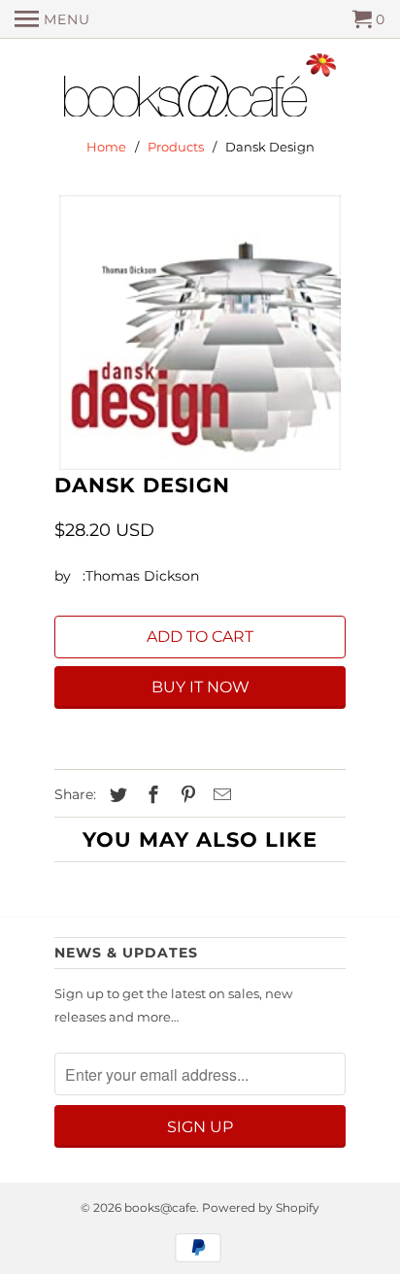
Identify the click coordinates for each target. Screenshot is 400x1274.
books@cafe (160, 1207)
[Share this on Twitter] (115, 795)
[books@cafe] (200, 89)
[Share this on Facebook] (150, 795)
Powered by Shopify (260, 1207)
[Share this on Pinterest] (185, 795)
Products (176, 146)
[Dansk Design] (200, 332)
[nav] (52, 19)
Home (106, 146)
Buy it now (200, 687)
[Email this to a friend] (219, 795)
